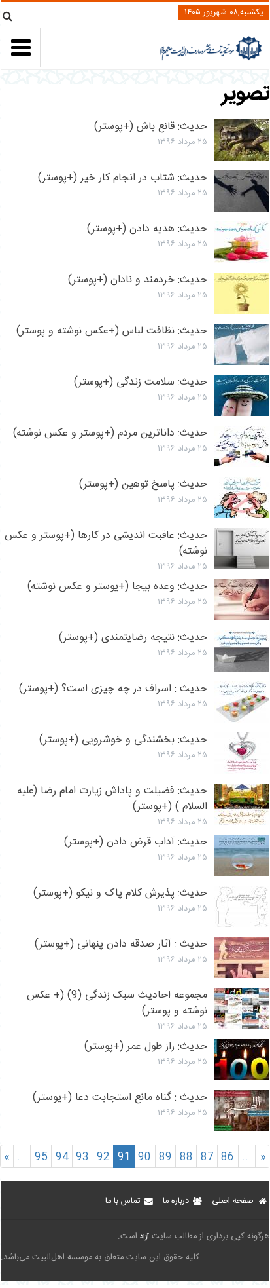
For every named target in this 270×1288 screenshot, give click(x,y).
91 (124, 1157)
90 (144, 1157)
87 (207, 1157)
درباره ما (176, 1201)
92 (103, 1157)
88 (186, 1157)
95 (41, 1157)
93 (82, 1157)
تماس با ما (122, 1201)
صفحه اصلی (233, 1201)
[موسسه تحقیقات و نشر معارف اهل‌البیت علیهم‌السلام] (210, 58)
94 (62, 1157)
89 (165, 1157)
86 (227, 1157)
